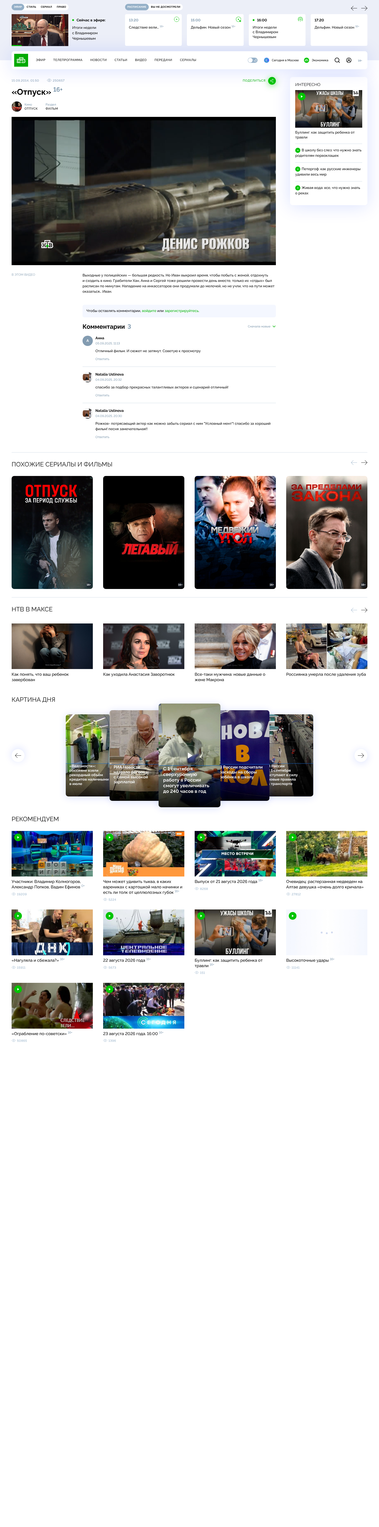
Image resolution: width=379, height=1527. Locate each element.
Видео (141, 60)
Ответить (102, 359)
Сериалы (188, 60)
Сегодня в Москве (285, 60)
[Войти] (348, 60)
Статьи (120, 60)
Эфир (40, 60)
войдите (149, 311)
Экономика (320, 60)
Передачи (163, 60)
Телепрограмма (68, 60)
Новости (98, 60)
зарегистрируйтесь (182, 311)
